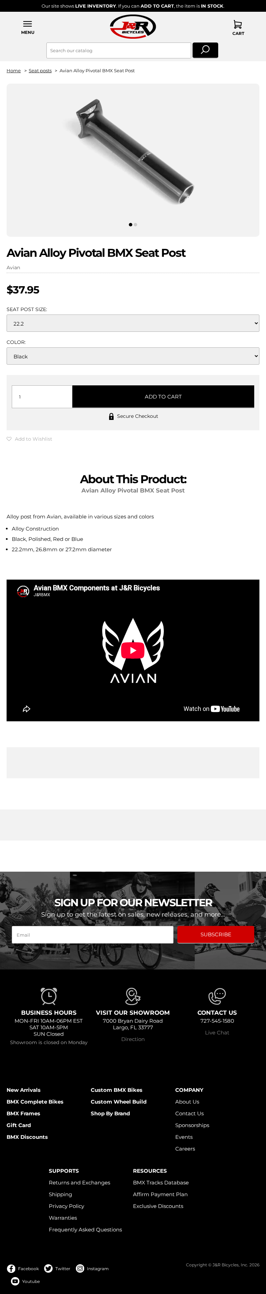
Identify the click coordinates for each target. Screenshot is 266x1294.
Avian (13, 267)
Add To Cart (163, 396)
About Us (187, 1101)
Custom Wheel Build (119, 1101)
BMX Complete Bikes (35, 1101)
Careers (185, 1148)
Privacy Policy (66, 1206)
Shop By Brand (110, 1113)
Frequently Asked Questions (85, 1229)
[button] (28, 27)
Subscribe (216, 934)
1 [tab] (130, 224)
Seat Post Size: (27, 309)
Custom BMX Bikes (116, 1090)
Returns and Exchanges (79, 1182)
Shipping (60, 1194)
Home (14, 70)
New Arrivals (24, 1090)
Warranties (63, 1218)
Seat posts (40, 70)
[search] (206, 50)
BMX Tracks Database (161, 1182)
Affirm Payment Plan (160, 1194)
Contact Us (189, 1113)
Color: (16, 342)
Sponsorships (192, 1125)
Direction (133, 1039)
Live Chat (217, 1032)
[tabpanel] (133, 154)
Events (184, 1137)
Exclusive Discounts (158, 1206)
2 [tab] (135, 224)
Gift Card (19, 1125)
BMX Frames (23, 1113)
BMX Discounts (27, 1137)
